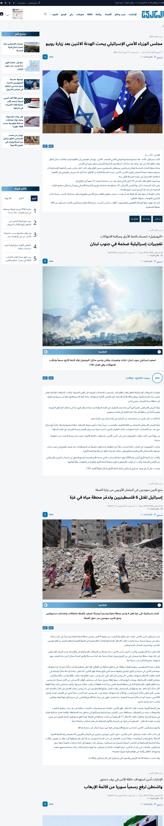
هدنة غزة (146, 219)
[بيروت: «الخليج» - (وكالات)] (157, 378)
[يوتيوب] (1, 3)
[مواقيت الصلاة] (1, 14)
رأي (71, 14)
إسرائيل (158, 219)
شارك (51, 57)
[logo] (153, 14)
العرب (151, 230)
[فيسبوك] (14, 3)
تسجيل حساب (22, 3)
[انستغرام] (5, 3)
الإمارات (133, 14)
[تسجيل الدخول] (39, 3)
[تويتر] (10, 3)
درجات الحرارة (119, 2)
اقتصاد (108, 14)
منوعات (80, 14)
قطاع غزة (134, 219)
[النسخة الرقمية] (17, 14)
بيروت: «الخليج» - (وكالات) (138, 378)
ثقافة (89, 14)
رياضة (98, 14)
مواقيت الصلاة (130, 2)
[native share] (45, 56)
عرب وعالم (120, 14)
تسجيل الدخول (33, 3)
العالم (151, 36)
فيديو (63, 14)
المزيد (55, 14)
